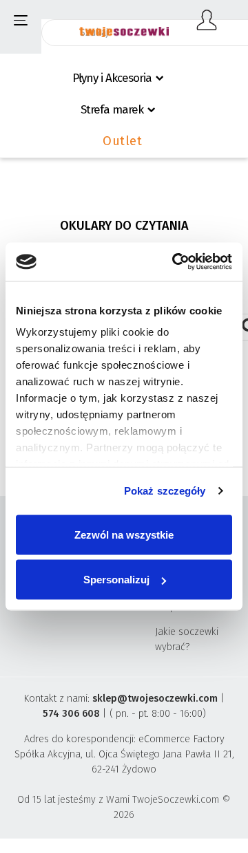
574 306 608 (71, 714)
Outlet (122, 141)
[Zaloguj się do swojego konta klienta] (206, 21)
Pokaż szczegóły (165, 491)
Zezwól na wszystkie (124, 534)
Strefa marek (112, 109)
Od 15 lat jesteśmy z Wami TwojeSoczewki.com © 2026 (124, 807)
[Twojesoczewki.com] (124, 25)
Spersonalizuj (116, 579)
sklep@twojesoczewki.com (155, 698)
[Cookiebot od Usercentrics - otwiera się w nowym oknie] (175, 262)
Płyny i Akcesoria (112, 78)
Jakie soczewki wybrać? (186, 639)
